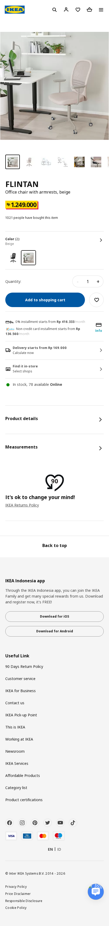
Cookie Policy (16, 907)
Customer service (20, 678)
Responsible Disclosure (24, 901)
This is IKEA (15, 727)
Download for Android (54, 631)
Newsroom (15, 751)
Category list (16, 787)
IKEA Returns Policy (22, 505)
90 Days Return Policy (24, 666)
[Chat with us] (96, 892)
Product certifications (24, 799)
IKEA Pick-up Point (21, 714)
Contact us (14, 702)
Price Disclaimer (18, 893)
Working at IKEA (19, 739)
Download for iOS (54, 616)
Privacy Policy (16, 886)
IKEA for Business (20, 690)
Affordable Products (22, 775)
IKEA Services (16, 763)
